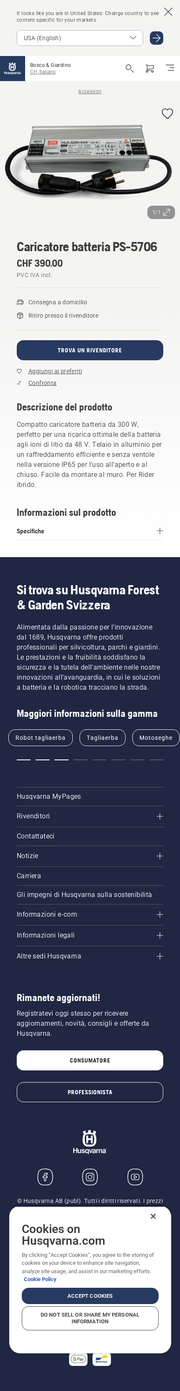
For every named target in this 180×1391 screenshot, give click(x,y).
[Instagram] (90, 1177)
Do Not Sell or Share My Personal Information (90, 1318)
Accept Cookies (90, 1296)
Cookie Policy (40, 1279)
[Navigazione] (170, 69)
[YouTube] (135, 1177)
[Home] (12, 68)
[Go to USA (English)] (156, 38)
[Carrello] (150, 69)
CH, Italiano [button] (43, 72)
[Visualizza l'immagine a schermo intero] (90, 162)
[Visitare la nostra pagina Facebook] (45, 1177)
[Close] (153, 1216)
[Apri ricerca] (130, 69)
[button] (167, 114)
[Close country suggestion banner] (168, 11)
